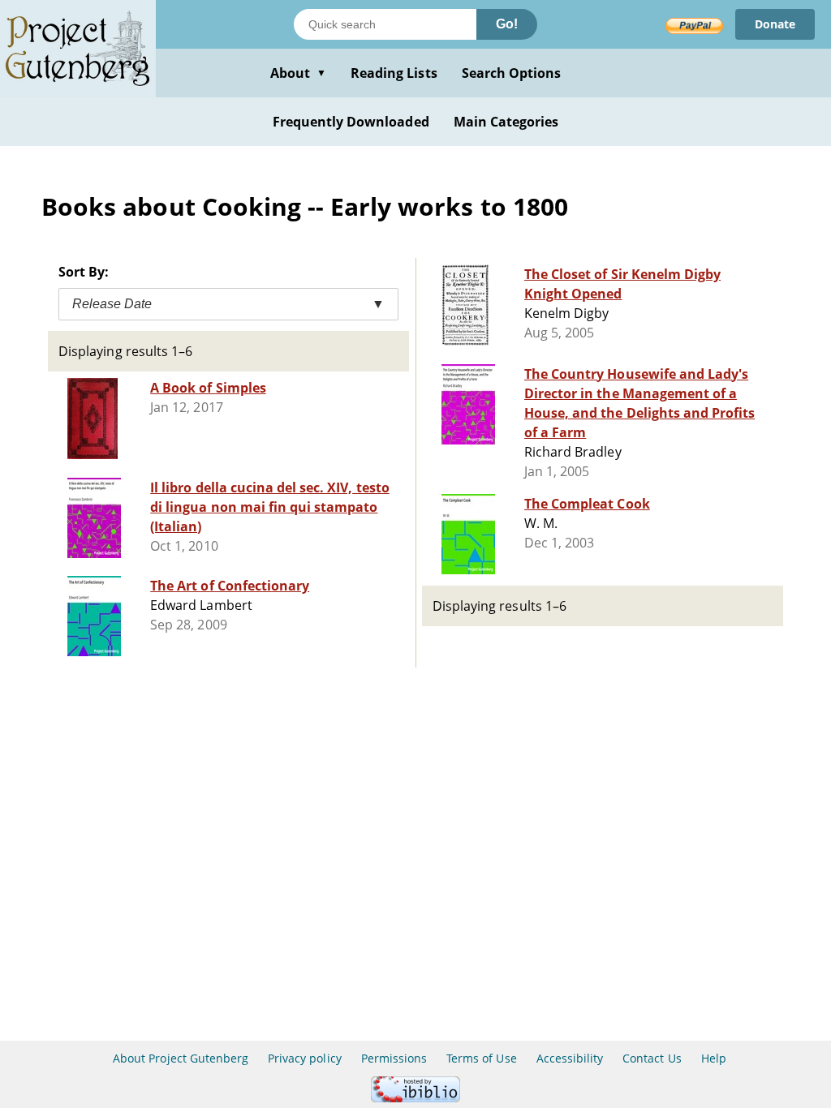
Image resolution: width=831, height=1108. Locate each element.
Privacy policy (305, 1058)
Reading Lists (394, 73)
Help (713, 1058)
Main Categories (506, 122)
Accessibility (570, 1058)
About (298, 73)
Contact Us (651, 1058)
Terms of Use (481, 1058)
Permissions (394, 1058)
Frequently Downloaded (351, 122)
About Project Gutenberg (180, 1058)
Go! (507, 24)
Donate (775, 24)
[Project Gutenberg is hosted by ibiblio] (415, 1098)
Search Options (512, 73)
